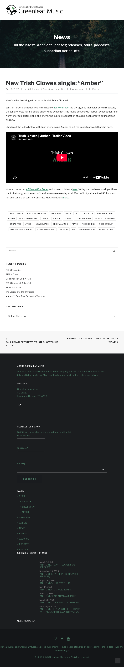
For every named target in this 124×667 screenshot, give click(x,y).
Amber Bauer (16, 213)
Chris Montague (105, 213)
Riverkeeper (67, 646)
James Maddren (83, 219)
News (81, 89)
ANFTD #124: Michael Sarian (56, 589)
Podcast (24, 544)
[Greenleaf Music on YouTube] (68, 639)
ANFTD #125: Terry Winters (55, 583)
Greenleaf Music (69, 89)
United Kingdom (87, 229)
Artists (23, 523)
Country (21, 463)
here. (66, 197)
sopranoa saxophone (21, 229)
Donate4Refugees (28, 219)
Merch (25, 512)
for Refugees (61, 107)
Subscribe (24, 517)
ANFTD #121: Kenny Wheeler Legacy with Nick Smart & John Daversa (60, 610)
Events (23, 533)
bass (68, 213)
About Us (24, 539)
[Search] (62, 250)
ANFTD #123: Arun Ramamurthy (58, 596)
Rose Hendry (88, 224)
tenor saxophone (46, 229)
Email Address (24, 435)
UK (73, 229)
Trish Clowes (32, 89)
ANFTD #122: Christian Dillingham (59, 602)
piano (75, 224)
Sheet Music (28, 507)
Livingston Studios (105, 219)
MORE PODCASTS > (26, 621)
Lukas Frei (15, 224)
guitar (68, 219)
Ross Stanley (106, 224)
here (75, 189)
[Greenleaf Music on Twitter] (62, 639)
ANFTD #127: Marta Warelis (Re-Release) (58, 566)
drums (45, 219)
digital (11, 219)
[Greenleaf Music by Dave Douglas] (34, 10)
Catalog (26, 501)
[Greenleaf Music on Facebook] (55, 639)
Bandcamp (56, 213)
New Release (42, 224)
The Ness (63, 229)
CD (76, 213)
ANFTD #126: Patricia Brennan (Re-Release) (59, 575)
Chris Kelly (87, 213)
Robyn (95, 89)
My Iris (28, 224)
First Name (22, 448)
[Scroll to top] (117, 660)
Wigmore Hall (106, 229)
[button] (116, 10)
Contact (23, 549)
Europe (56, 219)
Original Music (60, 224)
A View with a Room (50, 89)
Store (22, 496)
